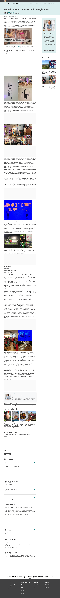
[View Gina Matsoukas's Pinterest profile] (12, 397)
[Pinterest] (55, 1)
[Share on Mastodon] (1, 303)
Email (5, 450)
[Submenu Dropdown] (46, 3)
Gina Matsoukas (11, 12)
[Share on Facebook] (1, 295)
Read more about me (49, 50)
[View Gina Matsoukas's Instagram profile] (12, 399)
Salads (22, 593)
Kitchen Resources (38, 3)
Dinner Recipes (25, 582)
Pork (22, 587)
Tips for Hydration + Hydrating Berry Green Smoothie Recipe (7, 425)
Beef (22, 584)
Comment (6, 436)
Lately (43, 86)
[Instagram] (48, 1)
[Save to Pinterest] (1, 299)
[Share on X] (1, 297)
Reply (34, 462)
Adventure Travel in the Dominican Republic (32, 424)
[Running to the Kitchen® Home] (11, 3)
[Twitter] (53, 1)
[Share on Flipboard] (1, 301)
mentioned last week (9, 367)
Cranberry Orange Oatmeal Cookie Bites (23, 424)
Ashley (19, 46)
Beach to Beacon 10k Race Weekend (45, 72)
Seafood (22, 590)
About (45, 3)
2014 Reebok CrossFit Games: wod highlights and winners (52, 88)
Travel (34, 587)
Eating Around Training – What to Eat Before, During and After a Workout (15, 425)
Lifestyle (35, 582)
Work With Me (47, 584)
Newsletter (47, 587)
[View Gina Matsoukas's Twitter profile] (12, 396)
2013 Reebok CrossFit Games (52, 72)
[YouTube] (50, 1)
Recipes (31, 3)
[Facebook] (51, 1)
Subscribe (50, 3)
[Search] (55, 3)
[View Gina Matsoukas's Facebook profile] (12, 394)
